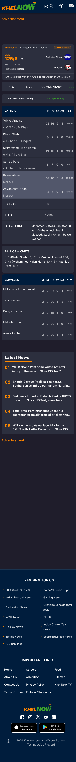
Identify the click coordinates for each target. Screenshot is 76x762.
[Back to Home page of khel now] (19, 6)
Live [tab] (29, 86)
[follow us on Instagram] (30, 717)
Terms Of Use (13, 692)
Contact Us (11, 684)
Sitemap (60, 677)
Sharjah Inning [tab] (55, 98)
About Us (10, 677)
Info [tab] (10, 86)
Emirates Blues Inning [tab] (20, 98)
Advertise (32, 677)
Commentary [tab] (51, 86)
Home (8, 669)
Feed (58, 669)
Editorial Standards (38, 692)
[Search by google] (51, 6)
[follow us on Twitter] (38, 717)
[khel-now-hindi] (71, 6)
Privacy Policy (35, 684)
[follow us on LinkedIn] (53, 717)
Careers (31, 669)
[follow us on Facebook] (22, 717)
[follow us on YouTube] (45, 717)
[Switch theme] (61, 6)
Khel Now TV (63, 684)
